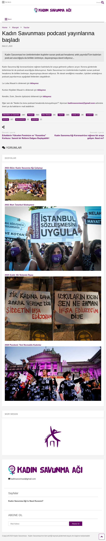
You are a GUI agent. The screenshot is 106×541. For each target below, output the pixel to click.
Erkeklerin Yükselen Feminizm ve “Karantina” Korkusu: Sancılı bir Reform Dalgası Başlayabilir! (25, 136)
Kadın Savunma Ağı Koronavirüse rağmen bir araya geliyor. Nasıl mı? (79, 136)
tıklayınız (34, 83)
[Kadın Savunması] (53, 11)
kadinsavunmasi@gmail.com (81, 103)
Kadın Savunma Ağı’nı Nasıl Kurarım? (25, 501)
